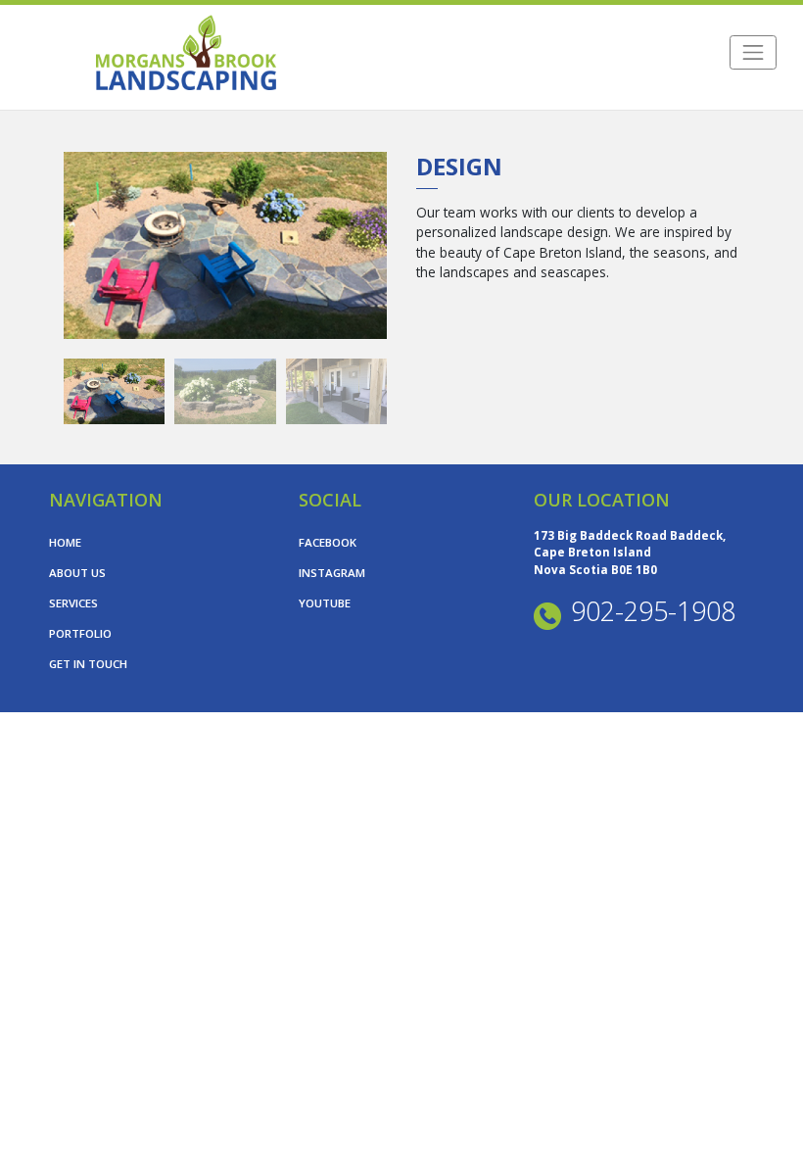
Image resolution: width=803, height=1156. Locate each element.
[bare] (336, 391)
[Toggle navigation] (753, 52)
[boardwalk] (225, 245)
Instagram (332, 572)
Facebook (327, 542)
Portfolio (80, 633)
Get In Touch (88, 663)
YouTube (325, 603)
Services (73, 603)
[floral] (224, 391)
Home (65, 542)
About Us (77, 572)
